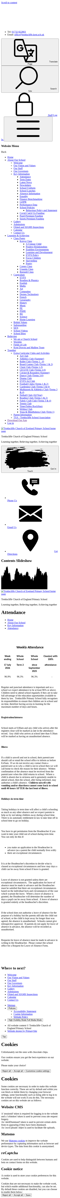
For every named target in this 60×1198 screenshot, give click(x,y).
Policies (12, 1008)
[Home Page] (30, 431)
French (23, 297)
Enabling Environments (37, 249)
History (23, 302)
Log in (10, 423)
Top (4, 1036)
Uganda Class (26, 269)
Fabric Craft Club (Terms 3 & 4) (35, 400)
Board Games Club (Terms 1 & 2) (36, 364)
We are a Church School (25, 339)
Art (21, 288)
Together (11, 350)
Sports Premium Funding (32, 218)
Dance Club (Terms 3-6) (31, 375)
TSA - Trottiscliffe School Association (32, 417)
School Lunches (27, 190)
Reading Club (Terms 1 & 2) (34, 398)
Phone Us (12, 500)
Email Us (11, 527)
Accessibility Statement (25, 1011)
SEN (16, 328)
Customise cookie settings (38, 1071)
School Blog (20, 333)
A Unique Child (33, 244)
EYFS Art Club (27, 381)
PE (21, 308)
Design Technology (29, 294)
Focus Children (33, 258)
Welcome (18, 162)
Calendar (18, 230)
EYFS (23, 277)
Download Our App (17, 420)
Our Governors (21, 171)
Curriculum (19, 274)
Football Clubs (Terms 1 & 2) (34, 384)
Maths (23, 286)
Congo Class (26, 266)
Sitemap (11, 1005)
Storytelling (31, 260)
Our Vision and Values (25, 165)
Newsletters (25, 185)
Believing (12, 336)
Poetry (29, 263)
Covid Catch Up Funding (32, 213)
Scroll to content (9, 2)
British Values (20, 322)
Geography (25, 300)
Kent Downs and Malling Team (29, 347)
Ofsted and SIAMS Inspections (29, 227)
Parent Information (23, 414)
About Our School (16, 160)
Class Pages (19, 238)
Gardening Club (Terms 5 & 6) (35, 386)
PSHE (23, 311)
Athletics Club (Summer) (32, 358)
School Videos (21, 330)
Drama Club (26, 378)
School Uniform (27, 188)
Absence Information (30, 193)
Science (23, 316)
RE (21, 314)
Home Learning (27, 319)
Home (10, 157)
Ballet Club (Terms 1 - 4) (32, 361)
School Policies (27, 207)
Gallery (17, 221)
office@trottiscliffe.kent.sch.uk (29, 34)
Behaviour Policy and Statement (41, 210)
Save (28, 1195)
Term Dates (25, 179)
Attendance (25, 176)
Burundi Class (27, 272)
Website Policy (21, 1017)
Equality (24, 196)
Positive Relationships (36, 246)
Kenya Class (26, 241)
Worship (18, 342)
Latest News (26, 182)
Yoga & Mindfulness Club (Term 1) (37, 412)
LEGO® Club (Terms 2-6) (33, 370)
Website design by (22, 1031)
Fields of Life (20, 344)
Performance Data (28, 204)
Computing (25, 291)
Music (23, 305)
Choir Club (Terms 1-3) (31, 367)
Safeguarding (20, 325)
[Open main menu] (28, 129)
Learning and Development (39, 252)
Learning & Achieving (18, 235)
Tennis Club (26, 403)
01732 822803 (19, 31)
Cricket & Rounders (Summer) (35, 372)
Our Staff (18, 168)
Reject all (6, 1071)
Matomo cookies (17, 1140)
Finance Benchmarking (31, 199)
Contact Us (19, 232)
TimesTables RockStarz (31, 406)
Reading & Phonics (29, 280)
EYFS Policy (32, 255)
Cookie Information (23, 1014)
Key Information (22, 174)
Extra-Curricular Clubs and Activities (32, 353)
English (23, 283)
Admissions (19, 224)
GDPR (23, 202)
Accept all (18, 1071)
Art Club (24, 356)
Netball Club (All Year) (31, 395)
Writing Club (26, 409)
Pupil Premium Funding (31, 216)
